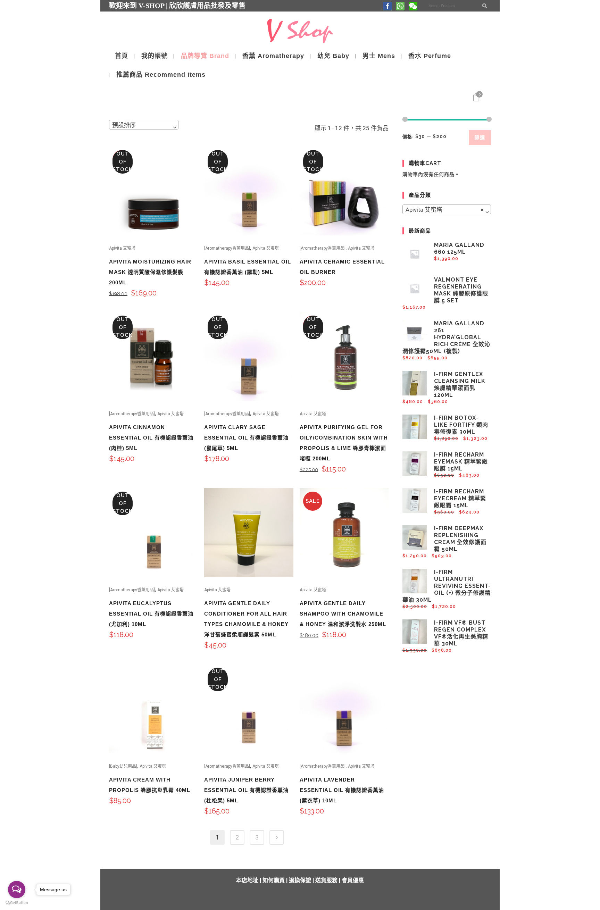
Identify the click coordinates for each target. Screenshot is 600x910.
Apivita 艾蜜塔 (122, 248)
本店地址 (247, 880)
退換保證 (300, 880)
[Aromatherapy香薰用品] (227, 248)
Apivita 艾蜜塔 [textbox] (445, 209)
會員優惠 (353, 880)
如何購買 (273, 880)
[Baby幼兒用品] (123, 766)
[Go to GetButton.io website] (17, 903)
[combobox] (143, 125)
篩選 (479, 137)
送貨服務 (326, 880)
